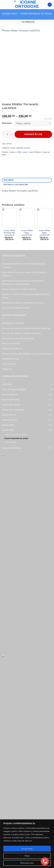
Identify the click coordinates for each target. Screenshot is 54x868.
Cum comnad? (9, 364)
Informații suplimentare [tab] (16, 185)
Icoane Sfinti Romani (11, 448)
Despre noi (7, 369)
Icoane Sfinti (9, 14)
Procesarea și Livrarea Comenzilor (18, 338)
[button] (3, 4)
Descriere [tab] (9, 180)
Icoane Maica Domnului (13, 410)
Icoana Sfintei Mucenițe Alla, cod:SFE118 (9, 232)
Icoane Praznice (9, 420)
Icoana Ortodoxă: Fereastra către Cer (19, 289)
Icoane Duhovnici (10, 394)
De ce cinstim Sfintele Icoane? (16, 308)
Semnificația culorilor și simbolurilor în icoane (23, 303)
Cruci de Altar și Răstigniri (14, 389)
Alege (27, 856)
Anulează (48, 119)
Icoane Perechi (9, 415)
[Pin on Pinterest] (23, 160)
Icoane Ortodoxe (34, 152)
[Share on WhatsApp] (4, 160)
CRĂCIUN (7, 384)
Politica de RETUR (11, 344)
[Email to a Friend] (18, 160)
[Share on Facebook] (9, 160)
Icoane (24, 152)
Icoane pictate (10, 442)
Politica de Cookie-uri (12, 349)
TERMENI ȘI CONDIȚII (13, 323)
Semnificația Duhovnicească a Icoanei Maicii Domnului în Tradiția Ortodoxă (23, 282)
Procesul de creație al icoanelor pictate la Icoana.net (26, 328)
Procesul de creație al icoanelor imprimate (21, 333)
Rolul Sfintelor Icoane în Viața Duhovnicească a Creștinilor (24, 274)
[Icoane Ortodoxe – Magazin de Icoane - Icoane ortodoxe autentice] (27, 4)
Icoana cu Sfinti (15, 152)
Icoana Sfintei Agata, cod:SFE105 (44, 232)
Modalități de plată (10, 359)
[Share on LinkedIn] (28, 160)
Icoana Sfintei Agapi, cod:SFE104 (27, 232)
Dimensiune (7, 123)
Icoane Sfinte (8, 425)
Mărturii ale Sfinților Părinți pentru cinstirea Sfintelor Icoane (26, 296)
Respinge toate (27, 863)
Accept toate (27, 849)
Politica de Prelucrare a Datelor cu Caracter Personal (26, 354)
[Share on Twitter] (14, 160)
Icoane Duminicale (10, 399)
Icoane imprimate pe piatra (36, 14)
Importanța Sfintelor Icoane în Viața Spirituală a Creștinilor (24, 265)
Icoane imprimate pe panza (15, 434)
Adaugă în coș (33, 134)
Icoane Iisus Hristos (11, 405)
